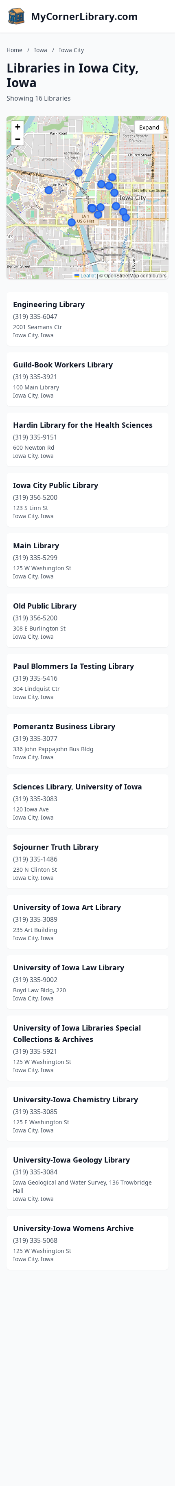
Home (14, 50)
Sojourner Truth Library (55, 847)
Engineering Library (49, 304)
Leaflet (87, 275)
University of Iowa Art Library (67, 907)
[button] (100, 207)
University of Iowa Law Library (68, 967)
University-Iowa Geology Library (71, 1160)
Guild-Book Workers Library (63, 364)
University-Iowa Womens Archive (73, 1228)
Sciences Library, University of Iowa (77, 786)
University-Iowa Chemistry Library (75, 1099)
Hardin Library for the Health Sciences (83, 425)
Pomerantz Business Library (64, 726)
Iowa (40, 50)
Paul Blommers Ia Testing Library (73, 666)
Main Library (36, 545)
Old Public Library (45, 606)
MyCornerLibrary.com (84, 16)
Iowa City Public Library (55, 485)
